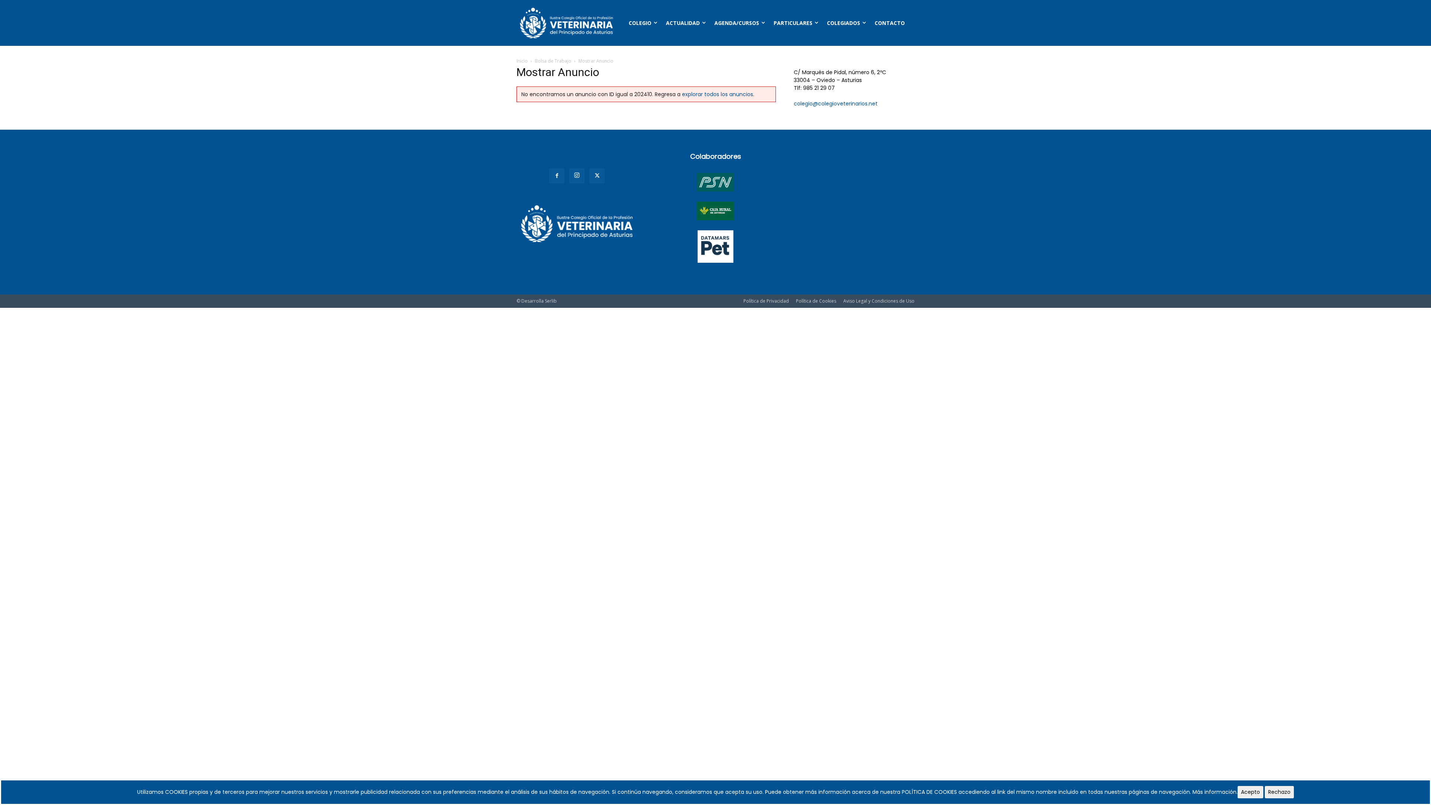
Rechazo (1279, 792)
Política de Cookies (816, 301)
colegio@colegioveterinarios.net (836, 103)
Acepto (1250, 792)
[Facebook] (556, 175)
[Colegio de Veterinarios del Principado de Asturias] (566, 22)
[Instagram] (576, 175)
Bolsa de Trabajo (553, 61)
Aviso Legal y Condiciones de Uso (878, 301)
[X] (597, 175)
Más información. (1215, 792)
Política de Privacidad (766, 301)
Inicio (522, 61)
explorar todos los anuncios (717, 94)
